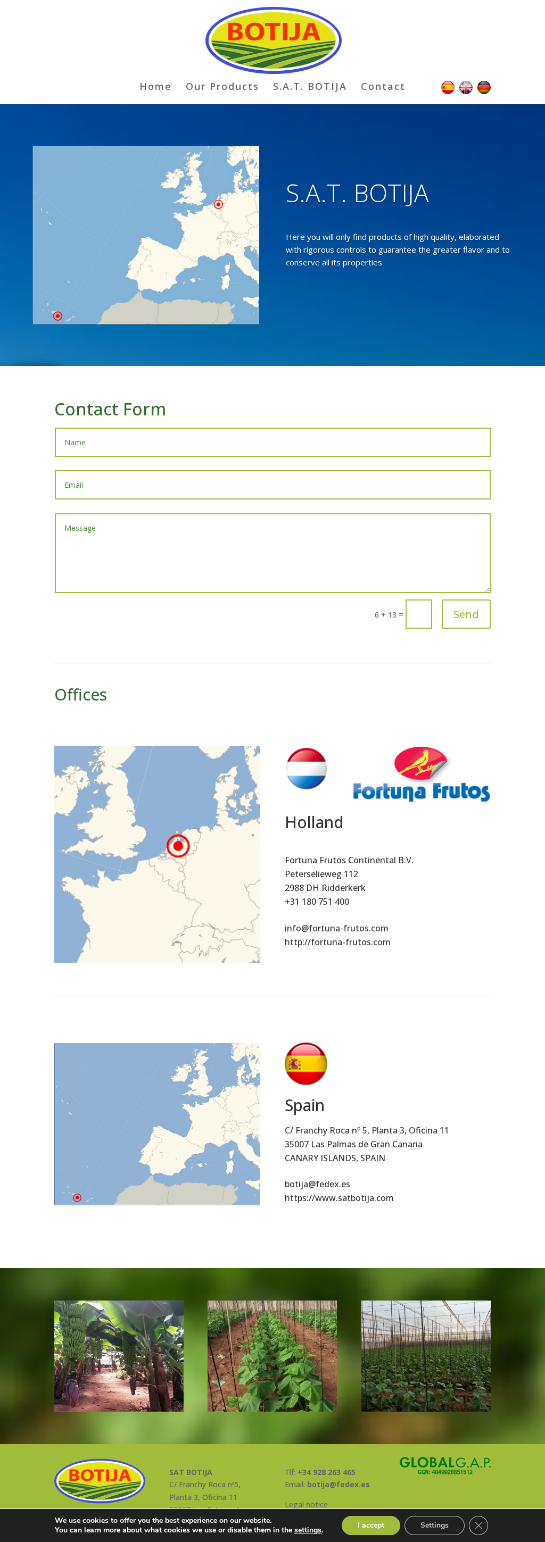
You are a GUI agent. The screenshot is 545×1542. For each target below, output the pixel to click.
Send (466, 614)
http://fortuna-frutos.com (338, 942)
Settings (434, 1525)
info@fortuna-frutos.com (337, 928)
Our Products (222, 87)
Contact (383, 87)
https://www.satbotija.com (339, 1198)
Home (155, 87)
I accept (371, 1525)
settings (307, 1530)
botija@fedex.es (317, 1184)
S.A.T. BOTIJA (310, 87)
